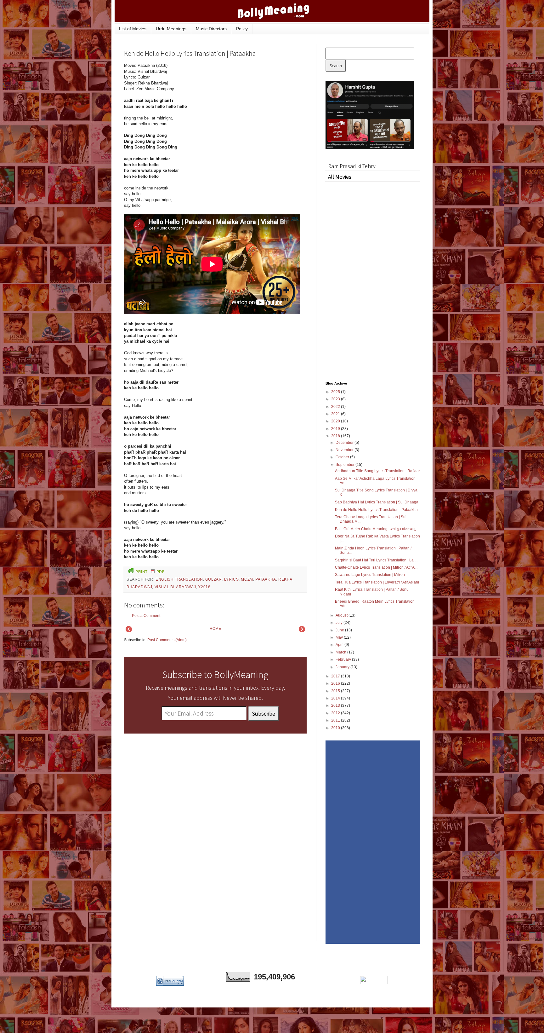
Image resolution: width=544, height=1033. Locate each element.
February (344, 659)
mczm (247, 579)
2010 (336, 728)
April (340, 644)
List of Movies (132, 28)
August (342, 615)
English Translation (179, 579)
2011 (336, 720)
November (345, 450)
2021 (336, 414)
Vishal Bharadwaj (175, 587)
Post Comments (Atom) (167, 640)
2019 (336, 429)
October (343, 457)
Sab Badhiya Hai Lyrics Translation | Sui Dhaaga (376, 502)
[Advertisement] (259, 105)
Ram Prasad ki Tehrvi (352, 166)
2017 (336, 676)
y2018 (204, 587)
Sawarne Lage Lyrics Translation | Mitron (370, 574)
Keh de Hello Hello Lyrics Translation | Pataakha (376, 510)
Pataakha (265, 579)
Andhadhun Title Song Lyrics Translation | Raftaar (377, 471)
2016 (336, 683)
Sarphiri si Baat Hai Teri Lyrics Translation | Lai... (376, 560)
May (340, 637)
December (345, 442)
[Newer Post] (128, 631)
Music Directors (211, 28)
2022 (336, 406)
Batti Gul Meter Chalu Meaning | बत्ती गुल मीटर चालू (375, 529)
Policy (242, 28)
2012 (336, 713)
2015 (336, 691)
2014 (336, 698)
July (339, 622)
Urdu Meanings (171, 28)
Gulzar (213, 579)
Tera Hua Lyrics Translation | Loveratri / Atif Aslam (377, 582)
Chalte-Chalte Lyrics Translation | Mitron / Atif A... (376, 567)
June (340, 630)
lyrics (231, 579)
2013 (336, 705)
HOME (215, 628)
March (341, 652)
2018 (336, 436)
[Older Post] (302, 631)
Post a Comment (146, 615)
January (343, 667)
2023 (336, 399)
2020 (336, 421)
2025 (336, 392)
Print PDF (149, 572)
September (345, 464)
